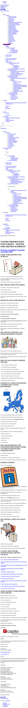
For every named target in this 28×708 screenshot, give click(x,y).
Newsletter (3, 8)
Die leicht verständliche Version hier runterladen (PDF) (13, 251)
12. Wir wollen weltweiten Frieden (8, 588)
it (3, 122)
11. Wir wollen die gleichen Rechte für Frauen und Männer (13, 586)
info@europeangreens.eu (6, 652)
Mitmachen (3, 7)
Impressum (5, 706)
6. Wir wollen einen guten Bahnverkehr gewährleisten (12, 574)
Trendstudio (7, 700)
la (3, 123)
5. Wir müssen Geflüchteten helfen (8, 571)
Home (2, 235)
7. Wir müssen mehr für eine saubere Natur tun (10, 576)
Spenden (5, 702)
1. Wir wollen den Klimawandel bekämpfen (9, 559)
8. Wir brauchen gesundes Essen (7, 578)
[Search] (1, 127)
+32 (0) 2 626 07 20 (5, 654)
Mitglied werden (4, 6)
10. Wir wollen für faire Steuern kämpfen (9, 584)
